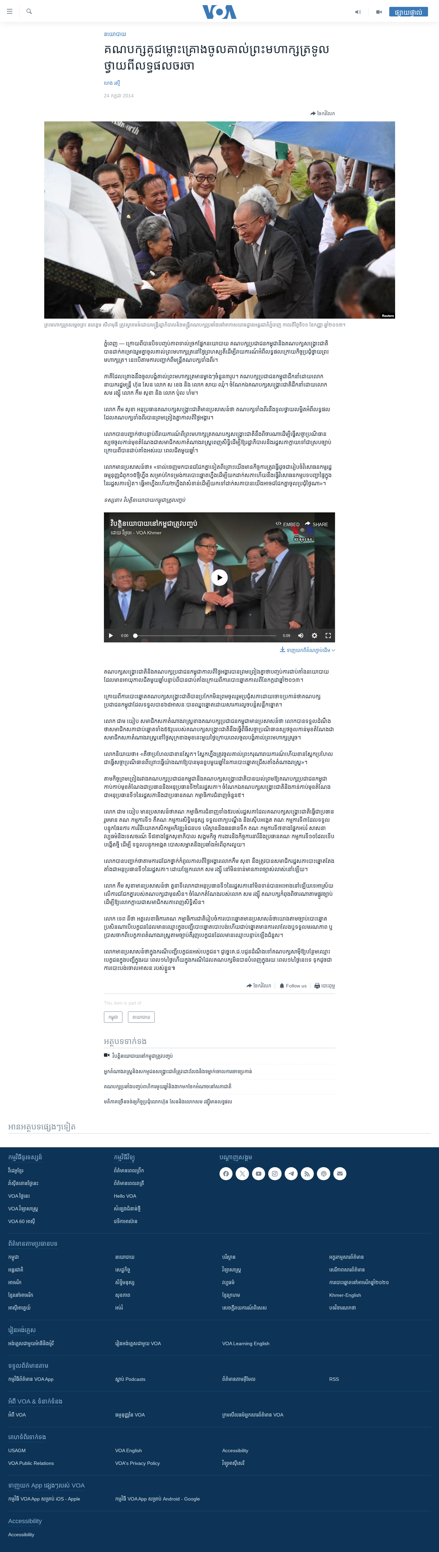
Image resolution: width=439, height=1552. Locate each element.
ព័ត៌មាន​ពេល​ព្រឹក (129, 1170)
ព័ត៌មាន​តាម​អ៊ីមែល (239, 1379)
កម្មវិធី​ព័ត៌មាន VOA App (31, 1379)
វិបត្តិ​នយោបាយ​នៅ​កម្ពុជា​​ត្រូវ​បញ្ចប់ (154, 523)
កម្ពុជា (13, 1257)
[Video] (379, 12)
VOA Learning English (246, 1343)
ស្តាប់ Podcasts (130, 1379)
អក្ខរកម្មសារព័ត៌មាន (346, 1257)
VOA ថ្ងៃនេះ (19, 1196)
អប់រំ (119, 1308)
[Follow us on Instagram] (274, 1173)
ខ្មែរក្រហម (231, 1295)
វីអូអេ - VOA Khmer (142, 532)
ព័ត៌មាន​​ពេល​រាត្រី (129, 1183)
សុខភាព (122, 1295)
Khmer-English (345, 1295)
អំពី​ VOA (17, 1415)
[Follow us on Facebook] (226, 1173)
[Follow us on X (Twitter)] (242, 1173)
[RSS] (307, 1173)
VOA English (128, 1450)
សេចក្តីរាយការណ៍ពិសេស (244, 1308)
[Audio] (358, 12)
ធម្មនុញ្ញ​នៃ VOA (130, 1415)
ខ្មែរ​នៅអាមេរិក (20, 1295)
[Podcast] (323, 1173)
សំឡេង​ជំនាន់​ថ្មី (127, 1208)
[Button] (322, 113)
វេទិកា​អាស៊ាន (126, 1221)
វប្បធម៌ (228, 1282)
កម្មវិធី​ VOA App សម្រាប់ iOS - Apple (44, 1499)
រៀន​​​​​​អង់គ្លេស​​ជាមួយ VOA (138, 1343)
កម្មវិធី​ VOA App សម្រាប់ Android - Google (157, 1499)
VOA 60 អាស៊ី (21, 1221)
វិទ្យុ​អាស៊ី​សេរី (233, 1463)
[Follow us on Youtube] (258, 1173)
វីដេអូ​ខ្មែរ (15, 1170)
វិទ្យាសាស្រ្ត (231, 1269)
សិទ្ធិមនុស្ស (124, 1282)
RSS (334, 1379)
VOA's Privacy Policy (137, 1463)
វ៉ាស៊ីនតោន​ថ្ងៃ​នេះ (23, 1183)
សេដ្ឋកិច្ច (122, 1269)
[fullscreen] (328, 635)
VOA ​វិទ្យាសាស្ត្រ (23, 1208)
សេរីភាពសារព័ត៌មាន (347, 1269)
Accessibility (235, 1450)
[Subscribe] (339, 1173)
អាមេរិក (15, 1282)
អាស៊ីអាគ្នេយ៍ (19, 1308)
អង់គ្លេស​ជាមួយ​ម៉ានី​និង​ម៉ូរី (31, 1343)
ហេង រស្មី (112, 83)
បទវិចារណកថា (342, 1308)
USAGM (17, 1450)
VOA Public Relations (31, 1463)
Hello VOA (125, 1196)
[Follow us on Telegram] (291, 1173)
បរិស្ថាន (229, 1257)
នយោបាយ (115, 34)
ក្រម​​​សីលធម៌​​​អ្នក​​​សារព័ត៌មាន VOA (252, 1415)
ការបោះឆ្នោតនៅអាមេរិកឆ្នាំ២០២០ (359, 1282)
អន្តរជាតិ (15, 1269)
